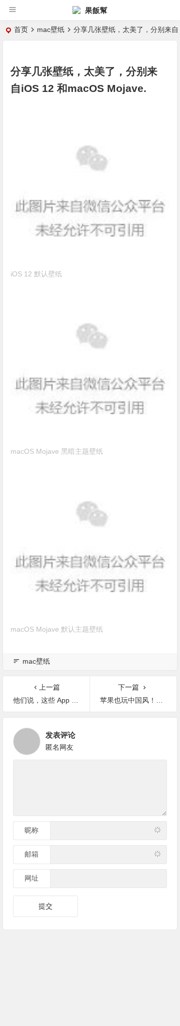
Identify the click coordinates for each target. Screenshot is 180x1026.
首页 (21, 29)
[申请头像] (157, 738)
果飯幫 (95, 10)
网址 (31, 878)
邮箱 (31, 854)
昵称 (31, 830)
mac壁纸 (50, 29)
